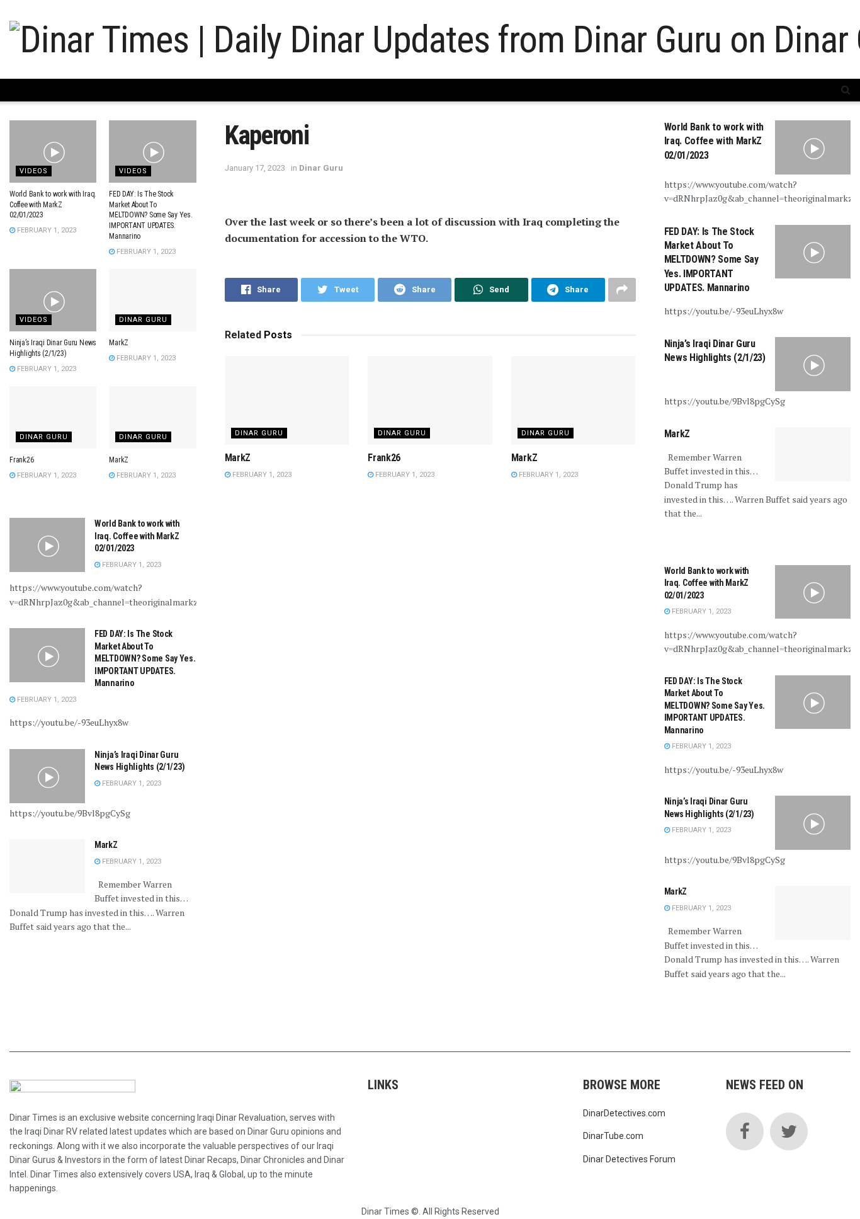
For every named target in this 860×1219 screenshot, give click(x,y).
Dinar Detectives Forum (629, 1159)
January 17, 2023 (255, 168)
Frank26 (384, 458)
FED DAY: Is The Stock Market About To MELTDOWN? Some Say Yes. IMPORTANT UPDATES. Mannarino (150, 215)
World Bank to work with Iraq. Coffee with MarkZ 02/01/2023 (52, 205)
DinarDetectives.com (624, 1113)
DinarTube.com (613, 1136)
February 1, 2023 (260, 475)
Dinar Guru (321, 168)
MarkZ (238, 458)
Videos (34, 171)
